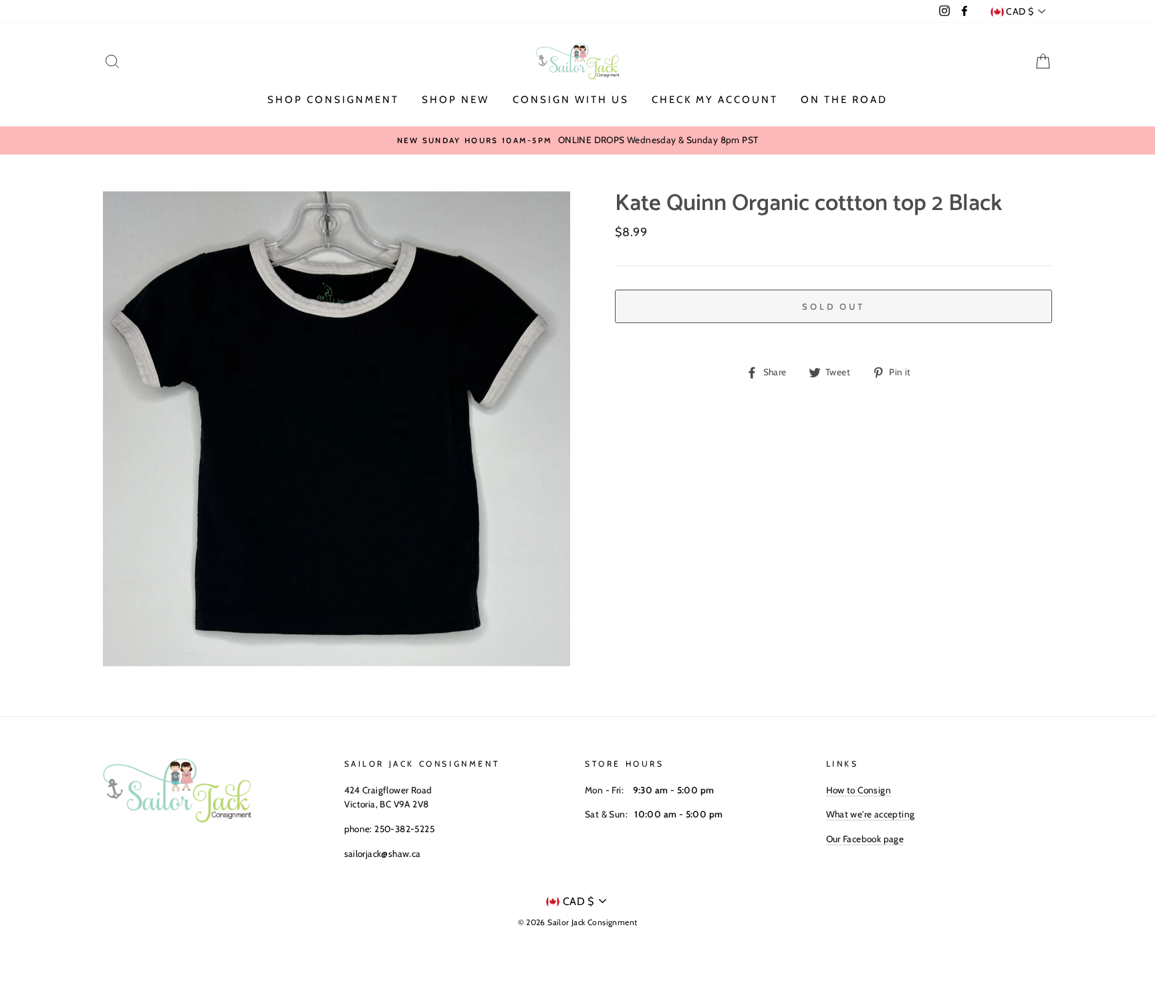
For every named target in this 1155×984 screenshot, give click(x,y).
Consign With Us (571, 100)
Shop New (455, 100)
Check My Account (715, 100)
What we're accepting (870, 814)
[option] (577, 140)
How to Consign (859, 790)
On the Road (844, 100)
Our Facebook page (865, 838)
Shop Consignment (333, 100)
